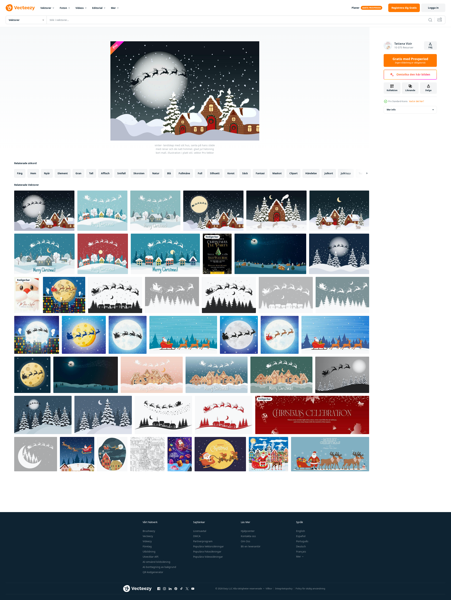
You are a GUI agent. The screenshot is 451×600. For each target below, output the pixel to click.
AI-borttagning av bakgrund (159, 567)
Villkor (269, 588)
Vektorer (45, 8)
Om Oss (245, 541)
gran (78, 173)
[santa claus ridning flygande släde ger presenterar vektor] (112, 454)
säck (245, 173)
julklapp (346, 173)
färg (20, 173)
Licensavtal (199, 531)
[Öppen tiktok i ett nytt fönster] (181, 588)
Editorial (97, 8)
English (300, 531)
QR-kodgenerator (153, 572)
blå (169, 173)
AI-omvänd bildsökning (156, 561)
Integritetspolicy (284, 588)
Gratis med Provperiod (410, 60)
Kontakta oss (248, 536)
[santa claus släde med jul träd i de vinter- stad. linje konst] (147, 454)
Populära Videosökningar (208, 556)
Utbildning (149, 551)
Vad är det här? (416, 101)
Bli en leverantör (250, 546)
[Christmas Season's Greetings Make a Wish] (27, 295)
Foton (63, 8)
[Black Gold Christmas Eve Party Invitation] (217, 254)
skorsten (138, 173)
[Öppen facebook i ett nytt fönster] (158, 588)
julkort (328, 173)
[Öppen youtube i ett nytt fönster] (192, 588)
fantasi (260, 173)
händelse (311, 173)
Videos (79, 8)
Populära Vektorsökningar (208, 546)
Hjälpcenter (248, 531)
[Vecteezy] (20, 7)
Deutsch (301, 546)
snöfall (121, 173)
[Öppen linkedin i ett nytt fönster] (170, 588)
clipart (293, 173)
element (63, 173)
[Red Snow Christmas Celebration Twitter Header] (312, 415)
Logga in (433, 7)
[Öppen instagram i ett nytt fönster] (164, 588)
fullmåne (184, 173)
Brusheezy (149, 531)
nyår (47, 173)
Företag (147, 546)
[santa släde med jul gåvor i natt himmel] (179, 454)
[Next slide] (363, 173)
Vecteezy (148, 536)
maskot (277, 173)
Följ (430, 47)
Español (301, 536)
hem (33, 173)
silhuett (215, 173)
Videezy (147, 541)
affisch (105, 173)
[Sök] (430, 20)
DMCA (196, 536)
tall (91, 173)
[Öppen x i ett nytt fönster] (187, 588)
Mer (113, 8)
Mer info (391, 109)
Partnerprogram (202, 541)
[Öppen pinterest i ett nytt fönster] (175, 588)
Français (301, 551)
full (200, 173)
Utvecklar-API (150, 556)
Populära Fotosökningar (207, 551)
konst (230, 173)
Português (302, 541)
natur (155, 173)
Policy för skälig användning (310, 588)
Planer (355, 7)
